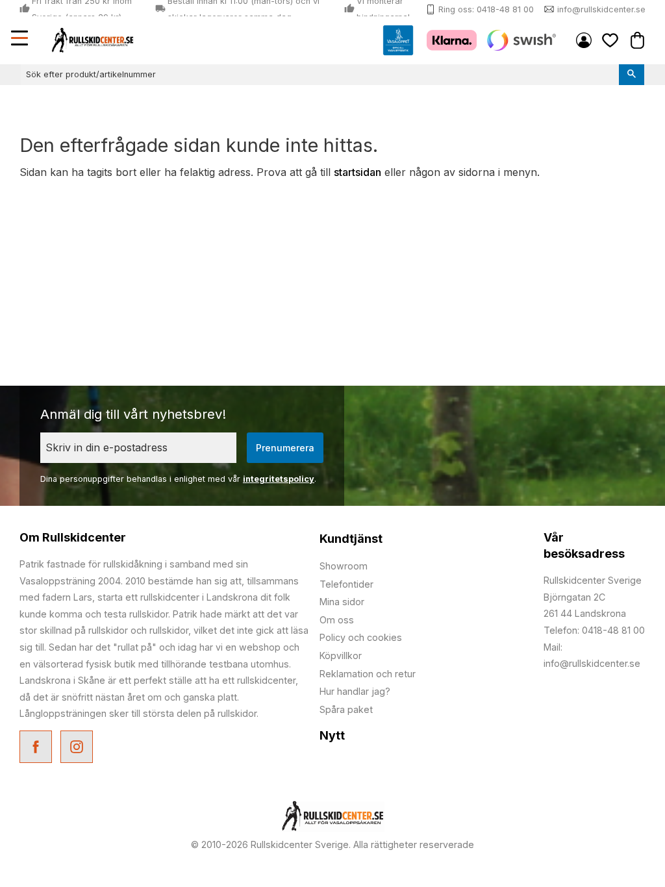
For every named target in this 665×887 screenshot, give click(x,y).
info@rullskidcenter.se (601, 9)
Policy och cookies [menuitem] (361, 637)
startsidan (357, 172)
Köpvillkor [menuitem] (341, 655)
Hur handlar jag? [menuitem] (355, 691)
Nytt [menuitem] (332, 735)
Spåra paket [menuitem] (346, 709)
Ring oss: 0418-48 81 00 (486, 9)
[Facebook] (37, 748)
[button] (20, 39)
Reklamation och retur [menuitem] (368, 673)
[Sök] (631, 74)
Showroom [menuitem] (344, 565)
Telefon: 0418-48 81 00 (594, 630)
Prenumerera (285, 447)
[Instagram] (78, 748)
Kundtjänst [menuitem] (351, 538)
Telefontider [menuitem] (346, 584)
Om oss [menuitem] (337, 619)
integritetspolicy (278, 479)
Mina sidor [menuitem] (584, 40)
